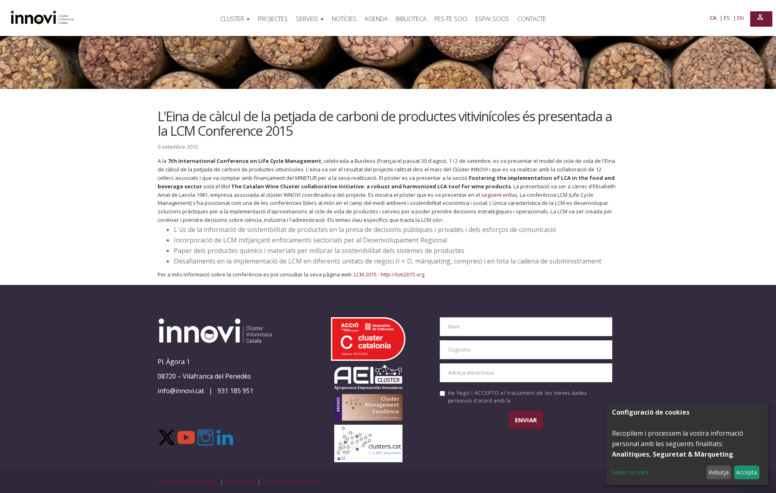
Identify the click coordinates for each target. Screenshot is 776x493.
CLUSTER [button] (233, 19)
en (740, 17)
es (727, 17)
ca (714, 17)
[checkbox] (442, 393)
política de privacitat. (539, 400)
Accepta (746, 472)
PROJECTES (273, 19)
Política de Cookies (290, 481)
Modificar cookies (760, 489)
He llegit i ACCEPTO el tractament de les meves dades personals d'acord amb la (517, 397)
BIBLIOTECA (411, 19)
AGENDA (376, 19)
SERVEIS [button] (308, 19)
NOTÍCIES (344, 19)
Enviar (526, 420)
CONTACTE (531, 19)
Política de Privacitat (189, 481)
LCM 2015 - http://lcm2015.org (389, 274)
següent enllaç (499, 194)
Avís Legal (241, 481)
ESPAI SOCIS (492, 19)
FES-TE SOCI (450, 19)
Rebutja (719, 472)
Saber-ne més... (632, 472)
